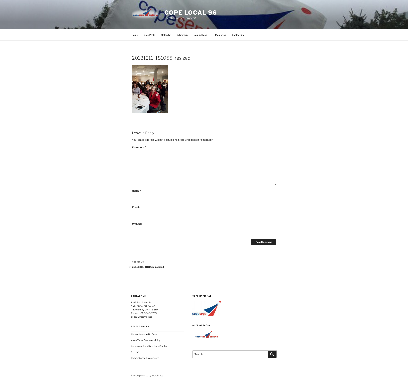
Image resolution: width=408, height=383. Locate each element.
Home (135, 35)
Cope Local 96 (190, 12)
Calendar (166, 35)
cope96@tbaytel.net (141, 316)
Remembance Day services (145, 358)
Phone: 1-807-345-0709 (144, 313)
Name (136, 190)
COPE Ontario (201, 325)
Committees (200, 35)
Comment (139, 147)
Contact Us (238, 35)
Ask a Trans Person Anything (145, 340)
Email (136, 207)
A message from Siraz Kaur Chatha (149, 346)
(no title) (135, 352)
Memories (220, 35)
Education (182, 35)
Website (137, 223)
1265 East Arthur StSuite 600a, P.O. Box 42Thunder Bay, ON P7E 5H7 (144, 306)
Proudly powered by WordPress (147, 375)
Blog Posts (149, 35)
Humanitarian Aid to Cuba (144, 334)
